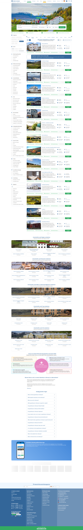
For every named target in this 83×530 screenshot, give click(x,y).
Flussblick (14, 104)
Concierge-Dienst (15, 129)
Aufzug (14, 114)
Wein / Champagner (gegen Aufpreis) (18, 155)
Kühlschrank (15, 87)
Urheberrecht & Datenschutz (16, 497)
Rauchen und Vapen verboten (17, 201)
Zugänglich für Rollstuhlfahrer (17, 123)
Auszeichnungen (14, 494)
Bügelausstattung (15, 191)
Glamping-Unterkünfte (15, 41)
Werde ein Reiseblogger (62, 508)
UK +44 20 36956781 (62, 499)
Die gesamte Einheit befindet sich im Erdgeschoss (18, 118)
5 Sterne (17, 50)
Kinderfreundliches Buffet (17, 148)
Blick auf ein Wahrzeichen (17, 103)
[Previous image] (27, 46)
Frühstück (14, 145)
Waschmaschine (15, 92)
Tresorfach (14, 90)
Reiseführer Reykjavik (46, 495)
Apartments (13, 37)
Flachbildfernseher (16, 181)
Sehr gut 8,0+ (15, 57)
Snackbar (14, 154)
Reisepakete (29, 1)
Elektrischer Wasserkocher (17, 79)
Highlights (54, 1)
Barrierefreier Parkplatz (16, 160)
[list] (30, 40)
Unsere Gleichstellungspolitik (16, 498)
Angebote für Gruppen (30, 517)
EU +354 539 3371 (62, 500)
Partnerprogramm (61, 510)
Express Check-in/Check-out (17, 132)
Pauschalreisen (29, 494)
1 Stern (13, 48)
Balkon (14, 190)
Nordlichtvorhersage (46, 505)
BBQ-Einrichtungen (16, 142)
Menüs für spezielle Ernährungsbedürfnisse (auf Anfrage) (18, 150)
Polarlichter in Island (46, 500)
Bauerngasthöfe (19, 37)
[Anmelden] (71, 1)
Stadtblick (14, 109)
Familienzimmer (15, 193)
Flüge (41, 1)
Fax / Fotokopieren (15, 173)
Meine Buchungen (30, 509)
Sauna (14, 71)
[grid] (27, 40)
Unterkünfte (29, 498)
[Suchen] (62, 1)
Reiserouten (45, 503)
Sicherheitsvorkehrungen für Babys (18, 204)
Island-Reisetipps (45, 494)
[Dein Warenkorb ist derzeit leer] (69, 1)
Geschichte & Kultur (46, 497)
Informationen (49, 1)
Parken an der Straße (16, 163)
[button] (34, 46)
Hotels (38, 1)
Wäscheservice (15, 137)
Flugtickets (29, 500)
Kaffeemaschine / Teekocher (17, 82)
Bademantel (15, 188)
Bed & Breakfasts (14, 39)
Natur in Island (45, 492)
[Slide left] (26, 36)
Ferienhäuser (20, 39)
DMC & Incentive (29, 520)
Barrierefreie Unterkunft (16, 115)
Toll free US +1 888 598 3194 (63, 498)
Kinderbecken (15, 70)
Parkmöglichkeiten (15, 165)
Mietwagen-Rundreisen (31, 495)
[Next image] (40, 46)
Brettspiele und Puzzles (16, 179)
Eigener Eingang (15, 131)
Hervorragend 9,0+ (16, 55)
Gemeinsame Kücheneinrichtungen (18, 146)
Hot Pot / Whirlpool (16, 68)
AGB (12, 495)
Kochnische (14, 84)
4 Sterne (13, 50)
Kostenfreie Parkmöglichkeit (17, 162)
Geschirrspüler (15, 81)
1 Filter (24, 35)
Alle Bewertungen (15, 60)
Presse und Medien (30, 522)
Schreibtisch (15, 202)
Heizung (14, 196)
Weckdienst (14, 135)
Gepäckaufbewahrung (16, 134)
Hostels (13, 43)
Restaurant (14, 152)
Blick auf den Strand (16, 100)
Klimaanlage (15, 199)
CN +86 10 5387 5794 (62, 502)
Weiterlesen (29, 388)
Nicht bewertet (21, 50)
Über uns (58, 1)
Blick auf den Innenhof (16, 98)
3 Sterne (20, 48)
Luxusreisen (29, 505)
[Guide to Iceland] (15, 1)
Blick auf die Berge (16, 101)
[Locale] (64, 1)
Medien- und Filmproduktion (31, 523)
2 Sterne (16, 48)
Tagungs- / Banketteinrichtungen (18, 174)
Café (13, 143)
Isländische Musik (45, 498)
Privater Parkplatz (15, 166)
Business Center (15, 171)
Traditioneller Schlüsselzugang (17, 121)
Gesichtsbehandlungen (16, 65)
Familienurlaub (29, 503)
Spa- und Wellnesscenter (16, 74)
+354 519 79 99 (61, 495)
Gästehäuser (21, 41)
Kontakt (12, 500)
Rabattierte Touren (30, 506)
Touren (25, 1)
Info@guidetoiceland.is (63, 493)
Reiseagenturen (29, 514)
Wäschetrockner (15, 93)
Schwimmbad (15, 73)
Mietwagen (33, 1)
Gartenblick (14, 106)
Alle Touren (29, 492)
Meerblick (14, 107)
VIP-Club (28, 508)
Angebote (44, 1)
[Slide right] (71, 36)
